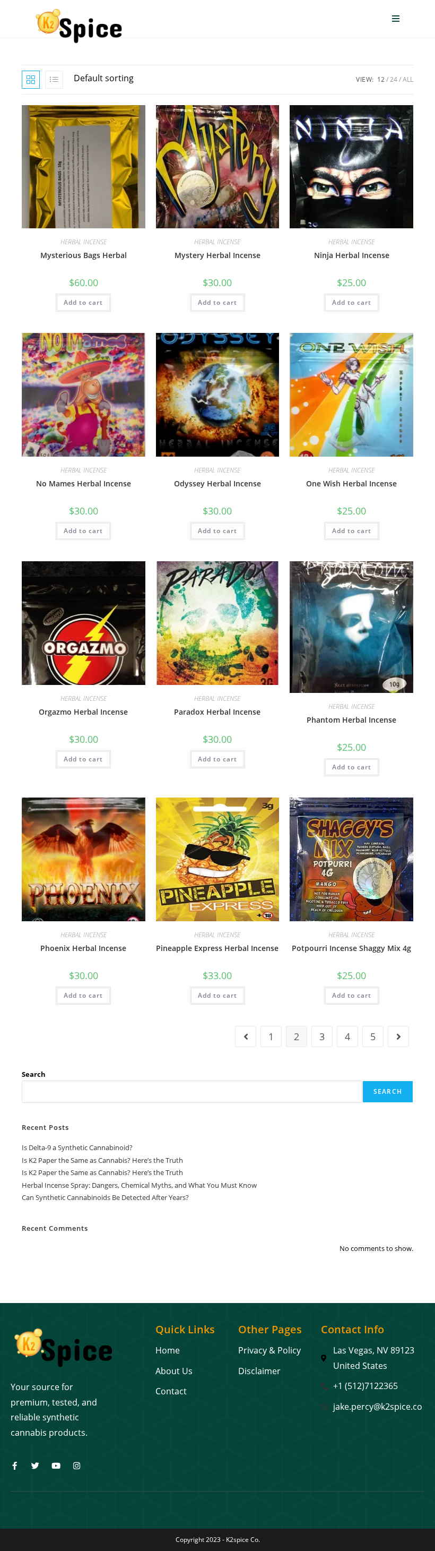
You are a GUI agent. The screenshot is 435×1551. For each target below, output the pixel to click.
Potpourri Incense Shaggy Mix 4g (351, 948)
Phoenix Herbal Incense (83, 948)
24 (393, 79)
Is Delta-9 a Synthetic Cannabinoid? (77, 1147)
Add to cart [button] (83, 302)
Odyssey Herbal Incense (217, 483)
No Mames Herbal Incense (83, 483)
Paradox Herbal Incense (217, 712)
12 (381, 79)
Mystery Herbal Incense (217, 255)
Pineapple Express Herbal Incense (217, 948)
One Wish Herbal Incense (351, 483)
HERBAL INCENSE (83, 241)
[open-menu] (396, 19)
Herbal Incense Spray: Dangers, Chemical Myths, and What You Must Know (139, 1185)
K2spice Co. (243, 1539)
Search (34, 1074)
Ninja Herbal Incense (351, 255)
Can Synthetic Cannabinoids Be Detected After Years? (105, 1197)
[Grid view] (31, 80)
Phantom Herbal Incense (351, 720)
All (408, 79)
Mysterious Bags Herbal (83, 255)
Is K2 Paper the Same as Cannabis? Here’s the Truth (102, 1160)
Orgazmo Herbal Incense (83, 712)
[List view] (54, 80)
